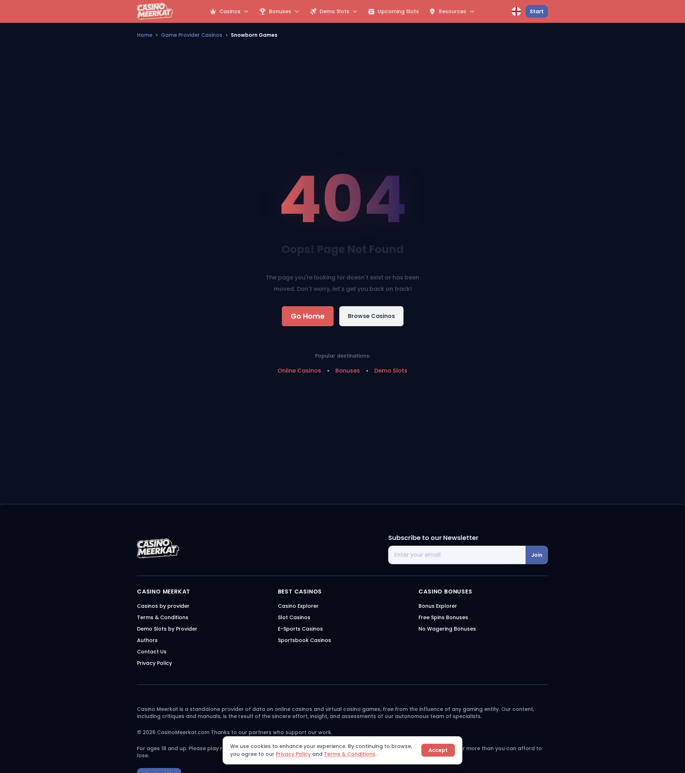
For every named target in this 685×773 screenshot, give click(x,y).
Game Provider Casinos (191, 35)
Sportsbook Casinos (304, 640)
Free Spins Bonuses (443, 617)
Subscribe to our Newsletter (433, 537)
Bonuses (347, 371)
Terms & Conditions (349, 754)
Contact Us (152, 651)
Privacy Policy (293, 754)
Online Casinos (299, 371)
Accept (438, 750)
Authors (147, 640)
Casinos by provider (163, 606)
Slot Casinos (294, 617)
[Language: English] (516, 11)
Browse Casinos (371, 316)
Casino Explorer (298, 606)
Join (536, 555)
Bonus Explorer (437, 606)
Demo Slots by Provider (167, 628)
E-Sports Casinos (300, 628)
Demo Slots (390, 371)
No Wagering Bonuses (447, 628)
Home (144, 35)
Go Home (308, 316)
